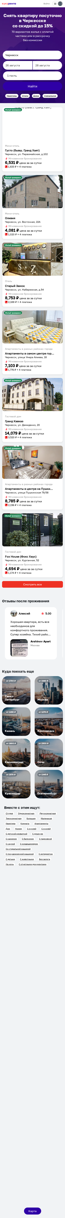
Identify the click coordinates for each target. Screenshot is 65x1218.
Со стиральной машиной (18, 849)
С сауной (10, 843)
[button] (32, 108)
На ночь (10, 864)
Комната (24, 823)
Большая (31, 818)
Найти (32, 86)
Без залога (44, 859)
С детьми (10, 859)
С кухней (31, 828)
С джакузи (37, 833)
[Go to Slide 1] (32, 107)
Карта (32, 1211)
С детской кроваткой (16, 833)
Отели (25, 95)
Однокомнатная (26, 813)
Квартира (10, 823)
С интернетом (46, 854)
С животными (27, 859)
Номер (18, 828)
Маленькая (46, 818)
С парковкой (45, 838)
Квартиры (12, 95)
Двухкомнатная (48, 813)
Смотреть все (32, 584)
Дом (8, 828)
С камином (11, 838)
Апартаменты (41, 823)
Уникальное (50, 95)
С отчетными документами (32, 864)
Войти (47, 3)
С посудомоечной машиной (20, 854)
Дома (36, 95)
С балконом (28, 838)
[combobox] (32, 55)
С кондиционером (29, 843)
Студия (9, 813)
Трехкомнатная (13, 818)
